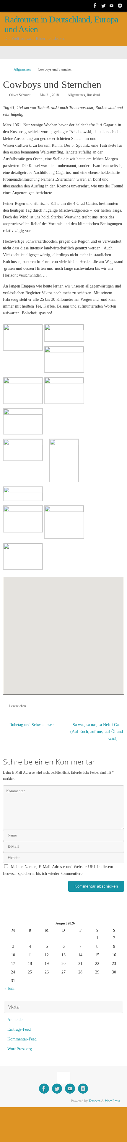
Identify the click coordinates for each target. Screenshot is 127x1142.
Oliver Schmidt (19, 95)
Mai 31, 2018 (49, 95)
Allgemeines (22, 69)
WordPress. (113, 1101)
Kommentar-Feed (22, 1039)
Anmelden (16, 1019)
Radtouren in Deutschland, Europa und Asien (61, 24)
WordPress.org (19, 1049)
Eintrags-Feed (19, 1029)
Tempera (94, 1101)
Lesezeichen (17, 706)
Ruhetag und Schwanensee (30, 725)
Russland (93, 95)
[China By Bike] (103, 5)
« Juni (9, 988)
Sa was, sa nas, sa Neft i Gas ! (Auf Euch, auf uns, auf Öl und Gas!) (96, 732)
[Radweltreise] (95, 5)
